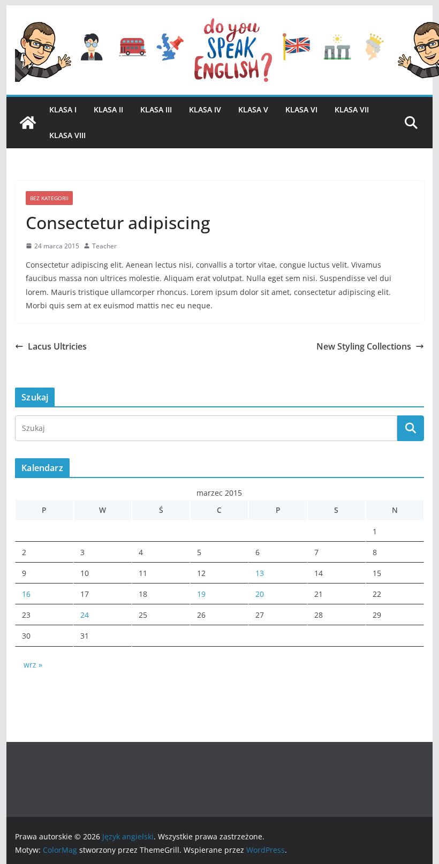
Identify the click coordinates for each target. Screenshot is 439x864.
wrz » (33, 665)
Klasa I (63, 109)
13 (259, 573)
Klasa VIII (67, 135)
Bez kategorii (49, 198)
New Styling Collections (363, 346)
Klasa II (108, 109)
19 (201, 594)
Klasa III (156, 109)
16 (26, 594)
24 (84, 615)
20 (259, 594)
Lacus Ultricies (57, 346)
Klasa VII (352, 109)
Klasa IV (205, 109)
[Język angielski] (28, 122)
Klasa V (253, 109)
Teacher (104, 246)
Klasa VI (301, 109)
